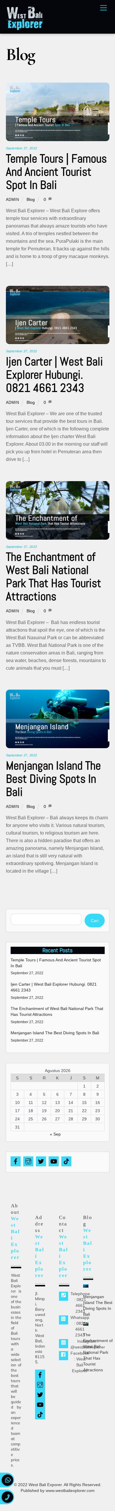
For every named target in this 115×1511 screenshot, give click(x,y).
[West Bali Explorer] (25, 28)
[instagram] (28, 1160)
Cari (94, 920)
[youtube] (54, 1160)
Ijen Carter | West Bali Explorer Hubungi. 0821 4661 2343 (54, 374)
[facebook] (16, 1160)
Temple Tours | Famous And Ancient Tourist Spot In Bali (56, 171)
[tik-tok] (66, 1160)
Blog (31, 199)
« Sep (55, 1134)
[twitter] (41, 1160)
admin (12, 199)
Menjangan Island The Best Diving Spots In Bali (53, 778)
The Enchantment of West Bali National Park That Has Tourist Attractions (53, 576)
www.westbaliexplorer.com (70, 1490)
